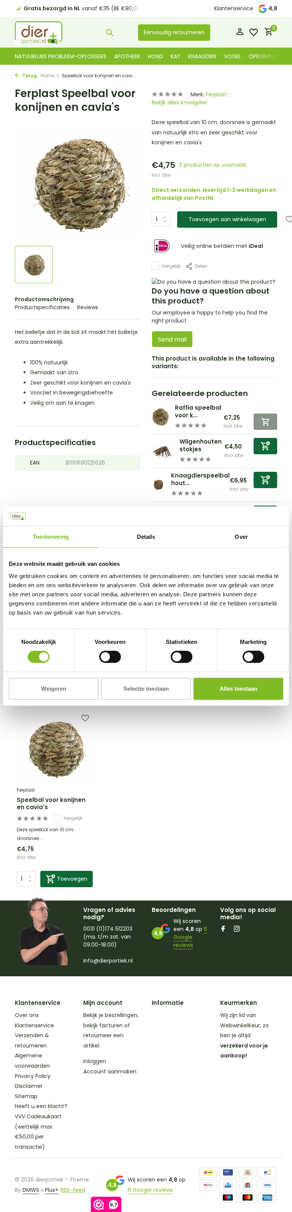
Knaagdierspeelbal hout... (200, 479)
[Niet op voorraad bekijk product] (265, 422)
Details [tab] (146, 536)
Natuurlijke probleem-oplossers (60, 56)
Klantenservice (233, 8)
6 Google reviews (190, 937)
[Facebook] (223, 929)
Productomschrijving (44, 299)
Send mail (172, 339)
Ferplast (216, 94)
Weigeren (53, 688)
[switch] (110, 657)
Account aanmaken (109, 1071)
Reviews (87, 307)
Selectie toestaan (146, 688)
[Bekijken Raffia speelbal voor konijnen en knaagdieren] (160, 417)
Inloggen (94, 1061)
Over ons (27, 1015)
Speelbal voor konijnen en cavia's (51, 803)
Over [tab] (241, 536)
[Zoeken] (109, 32)
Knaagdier (202, 56)
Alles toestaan (238, 688)
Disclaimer (29, 1086)
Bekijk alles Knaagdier (179, 102)
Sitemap (26, 1096)
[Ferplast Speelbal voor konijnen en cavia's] (55, 748)
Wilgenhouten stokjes (200, 445)
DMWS (30, 1190)
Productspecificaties (42, 307)
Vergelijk (171, 266)
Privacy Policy (33, 1076)
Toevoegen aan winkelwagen (227, 219)
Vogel (232, 56)
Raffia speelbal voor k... (198, 411)
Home (47, 75)
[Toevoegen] (265, 446)
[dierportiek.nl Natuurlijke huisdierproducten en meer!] (38, 32)
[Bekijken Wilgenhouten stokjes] (163, 451)
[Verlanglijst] (253, 32)
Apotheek (127, 56)
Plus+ (52, 1190)
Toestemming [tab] (51, 536)
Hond (155, 56)
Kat (176, 56)
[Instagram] (237, 929)
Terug (29, 75)
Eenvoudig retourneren (174, 32)
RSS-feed (72, 1190)
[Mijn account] (239, 32)
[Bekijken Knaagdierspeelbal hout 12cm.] (158, 484)
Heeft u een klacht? (41, 1106)
